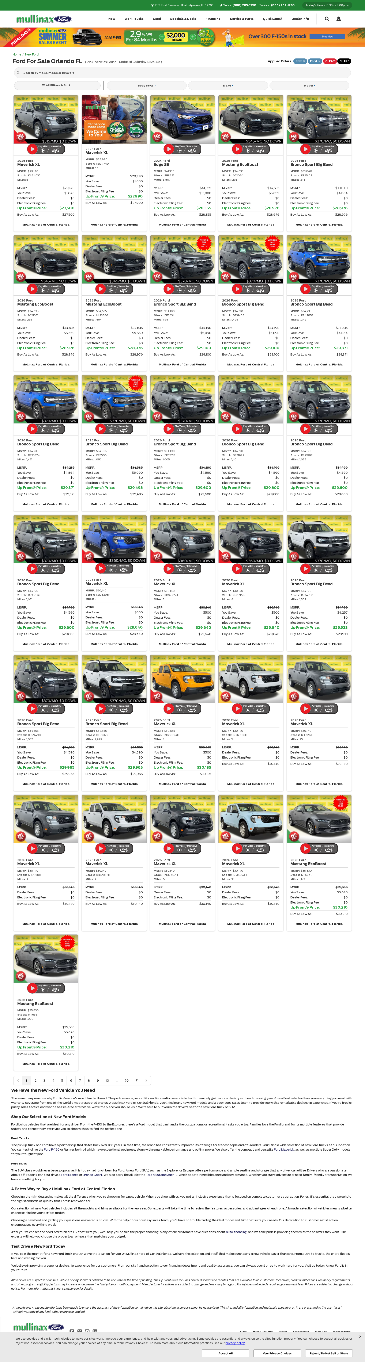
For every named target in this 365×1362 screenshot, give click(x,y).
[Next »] (146, 1080)
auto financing (236, 1232)
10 (107, 1080)
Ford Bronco (70, 1175)
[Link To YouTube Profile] (87, 1331)
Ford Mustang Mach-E (162, 1175)
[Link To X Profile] (80, 1331)
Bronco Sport (92, 1175)
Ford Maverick (284, 1149)
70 (127, 1080)
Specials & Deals (183, 18)
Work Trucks (134, 18)
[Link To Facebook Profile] (72, 1331)
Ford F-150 (52, 1149)
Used (157, 18)
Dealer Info (300, 18)
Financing (213, 18)
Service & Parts (241, 18)
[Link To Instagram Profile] (94, 1331)
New (111, 18)
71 (137, 1080)
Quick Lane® (272, 18)
